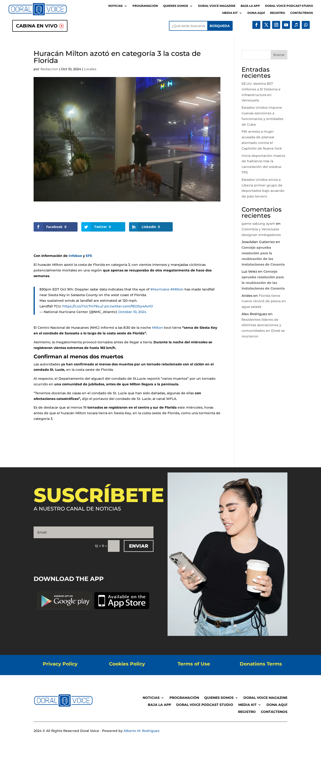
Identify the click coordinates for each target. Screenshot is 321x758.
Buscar (279, 55)
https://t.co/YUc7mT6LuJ (82, 306)
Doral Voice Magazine (216, 6)
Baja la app (250, 6)
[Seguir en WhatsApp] (306, 25)
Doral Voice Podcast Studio (289, 6)
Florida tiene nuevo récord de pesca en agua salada (264, 301)
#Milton (177, 289)
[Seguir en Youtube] (286, 25)
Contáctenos (301, 13)
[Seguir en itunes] (296, 25)
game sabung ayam (258, 223)
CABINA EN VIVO (37, 26)
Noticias (115, 6)
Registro (277, 13)
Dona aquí (256, 13)
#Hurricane (159, 289)
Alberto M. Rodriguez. (142, 731)
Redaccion (49, 69)
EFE (89, 256)
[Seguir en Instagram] (276, 25)
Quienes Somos (175, 6)
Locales (90, 69)
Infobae (75, 256)
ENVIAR (138, 546)
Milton (157, 327)
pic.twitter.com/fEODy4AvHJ (128, 306)
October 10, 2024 (132, 312)
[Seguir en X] (266, 25)
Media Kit (230, 13)
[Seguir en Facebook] (256, 25)
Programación (145, 6)
